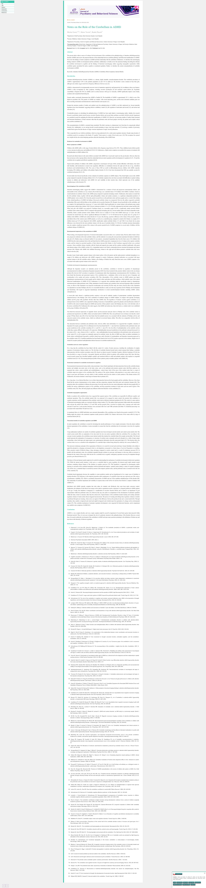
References (4, 12)
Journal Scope (179, 882)
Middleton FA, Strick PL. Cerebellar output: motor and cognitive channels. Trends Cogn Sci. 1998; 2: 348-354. (99, 818)
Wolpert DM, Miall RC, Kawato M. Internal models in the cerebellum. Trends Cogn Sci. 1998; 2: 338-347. (97, 876)
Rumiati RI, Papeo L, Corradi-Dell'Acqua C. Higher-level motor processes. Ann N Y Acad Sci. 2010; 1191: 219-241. (100, 629)
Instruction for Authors (177, 884)
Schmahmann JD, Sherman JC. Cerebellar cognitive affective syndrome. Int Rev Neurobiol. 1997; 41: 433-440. (99, 792)
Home (174, 882)
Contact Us (193, 884)
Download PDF (179, 873)
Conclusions (4, 10)
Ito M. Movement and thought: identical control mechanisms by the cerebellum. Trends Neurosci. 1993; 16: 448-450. (100, 856)
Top (2, 3)
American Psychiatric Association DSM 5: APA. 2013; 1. (85, 539)
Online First (185, 882)
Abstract (3, 7)
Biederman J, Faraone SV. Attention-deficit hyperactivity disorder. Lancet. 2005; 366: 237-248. (95, 536)
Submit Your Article (186, 884)
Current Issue (191, 882)
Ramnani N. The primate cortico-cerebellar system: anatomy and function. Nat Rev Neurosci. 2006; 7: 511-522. (99, 859)
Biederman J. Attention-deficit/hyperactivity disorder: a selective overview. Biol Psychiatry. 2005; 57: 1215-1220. (99, 553)
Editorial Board (197, 882)
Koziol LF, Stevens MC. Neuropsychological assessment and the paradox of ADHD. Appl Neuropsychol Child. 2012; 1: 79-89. (102, 592)
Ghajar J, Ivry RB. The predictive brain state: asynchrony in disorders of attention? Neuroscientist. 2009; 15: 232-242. (101, 865)
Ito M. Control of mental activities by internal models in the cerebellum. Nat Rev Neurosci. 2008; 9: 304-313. (98, 853)
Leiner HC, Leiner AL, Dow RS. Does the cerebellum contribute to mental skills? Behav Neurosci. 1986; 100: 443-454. (101, 789)
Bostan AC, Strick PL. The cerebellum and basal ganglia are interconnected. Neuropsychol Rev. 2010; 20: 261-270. (100, 826)
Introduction (4, 9)
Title (2, 5)
